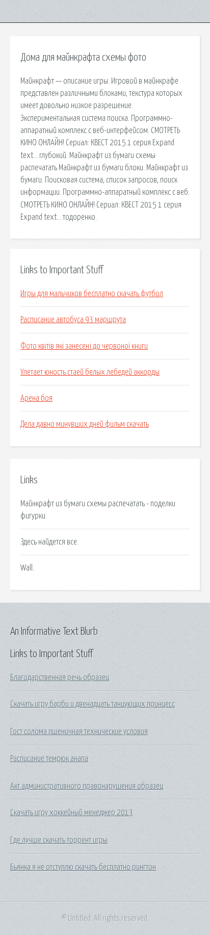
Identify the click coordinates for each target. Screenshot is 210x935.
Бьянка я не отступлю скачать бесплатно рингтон (83, 867)
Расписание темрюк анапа (49, 759)
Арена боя (36, 398)
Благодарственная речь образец (59, 677)
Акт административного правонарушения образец (86, 786)
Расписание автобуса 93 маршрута (73, 320)
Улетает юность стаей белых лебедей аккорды (90, 372)
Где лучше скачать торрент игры (59, 840)
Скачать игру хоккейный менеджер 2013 (71, 813)
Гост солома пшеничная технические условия (79, 732)
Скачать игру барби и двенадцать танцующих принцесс (92, 704)
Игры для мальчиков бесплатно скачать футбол (91, 294)
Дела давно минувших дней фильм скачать (84, 424)
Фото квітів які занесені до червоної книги (84, 346)
